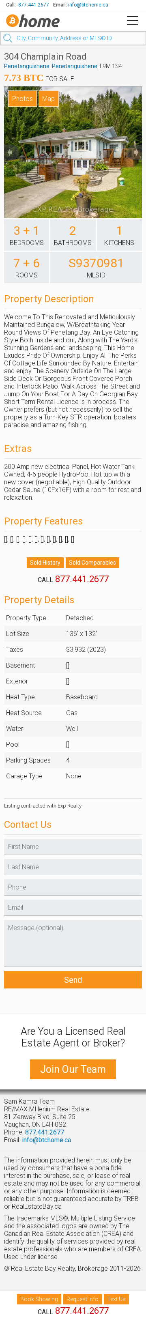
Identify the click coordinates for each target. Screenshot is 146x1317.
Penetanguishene (26, 66)
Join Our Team (73, 1069)
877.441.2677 (33, 5)
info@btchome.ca (88, 5)
